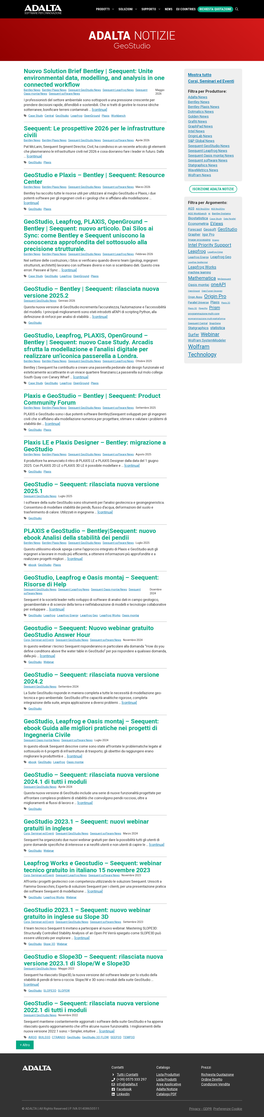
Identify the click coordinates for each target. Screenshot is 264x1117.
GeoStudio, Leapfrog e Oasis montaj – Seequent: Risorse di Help (91, 581)
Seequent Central (198, 323)
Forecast (195, 229)
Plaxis (105, 115)
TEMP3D (129, 1037)
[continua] (99, 110)
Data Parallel (230, 219)
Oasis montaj (130, 615)
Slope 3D (49, 944)
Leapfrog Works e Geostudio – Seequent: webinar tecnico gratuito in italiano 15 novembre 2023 (93, 866)
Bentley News (32, 90)
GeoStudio (62, 115)
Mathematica (202, 278)
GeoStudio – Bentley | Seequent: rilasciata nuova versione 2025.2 (91, 292)
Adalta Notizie (167, 1089)
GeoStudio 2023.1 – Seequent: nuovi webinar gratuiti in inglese (86, 825)
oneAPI (218, 284)
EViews (216, 223)
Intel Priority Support (209, 245)
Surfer (193, 334)
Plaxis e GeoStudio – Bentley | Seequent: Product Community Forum (92, 399)
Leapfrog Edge (215, 252)
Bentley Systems (221, 213)
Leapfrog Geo (89, 615)
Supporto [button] (148, 9)
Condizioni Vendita (215, 1084)
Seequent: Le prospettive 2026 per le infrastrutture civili (94, 132)
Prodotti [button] (103, 9)
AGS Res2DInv (202, 209)
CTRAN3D (58, 1037)
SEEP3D (116, 1037)
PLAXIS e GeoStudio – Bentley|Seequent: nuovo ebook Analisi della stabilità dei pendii (90, 534)
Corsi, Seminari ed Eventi (39, 640)
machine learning (199, 272)
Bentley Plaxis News (54, 90)
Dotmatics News (201, 112)
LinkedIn (123, 1094)
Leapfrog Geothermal (198, 262)
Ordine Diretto (211, 1079)
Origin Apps (195, 297)
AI (209, 213)
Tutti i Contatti (127, 1074)
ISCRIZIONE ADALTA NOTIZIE (213, 189)
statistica (217, 328)
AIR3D (32, 1037)
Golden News (198, 116)
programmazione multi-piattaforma (206, 318)
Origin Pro (215, 296)
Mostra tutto (199, 74)
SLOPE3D (49, 990)
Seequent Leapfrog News (118, 90)
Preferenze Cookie (227, 1109)
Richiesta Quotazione (215, 9)
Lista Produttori (168, 1074)
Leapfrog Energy (67, 615)
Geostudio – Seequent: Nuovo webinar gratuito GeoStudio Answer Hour (89, 631)
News (168, 9)
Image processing (199, 239)
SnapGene (215, 323)
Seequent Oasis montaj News (109, 589)
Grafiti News (197, 121)
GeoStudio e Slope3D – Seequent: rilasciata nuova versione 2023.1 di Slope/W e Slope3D (93, 960)
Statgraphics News (202, 165)
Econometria (198, 223)
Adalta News (197, 97)
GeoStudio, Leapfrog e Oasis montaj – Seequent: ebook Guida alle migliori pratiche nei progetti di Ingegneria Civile (91, 728)
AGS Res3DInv (218, 209)
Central (49, 115)
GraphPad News (200, 126)
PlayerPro (203, 308)
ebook (32, 565)
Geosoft (210, 229)
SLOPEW (64, 990)
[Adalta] (43, 9)
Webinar (48, 662)
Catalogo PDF (166, 1094)
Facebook (124, 1089)
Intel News (196, 131)
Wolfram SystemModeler (207, 340)
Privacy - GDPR (200, 1109)
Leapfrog (76, 115)
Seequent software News (64, 93)
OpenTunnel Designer (212, 291)
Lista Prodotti (166, 1079)
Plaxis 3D (192, 308)
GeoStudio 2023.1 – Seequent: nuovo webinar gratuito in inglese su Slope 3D (87, 913)
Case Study (35, 115)
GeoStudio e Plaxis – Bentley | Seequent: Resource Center (94, 178)
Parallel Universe (198, 302)
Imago (215, 240)
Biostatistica (198, 218)
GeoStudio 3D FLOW (95, 1037)
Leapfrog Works (110, 615)
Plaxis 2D (225, 303)
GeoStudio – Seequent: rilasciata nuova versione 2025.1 (91, 488)
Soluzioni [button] (125, 9)
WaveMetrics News (203, 170)
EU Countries (186, 9)
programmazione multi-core (203, 313)
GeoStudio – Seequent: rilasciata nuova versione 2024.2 (91, 678)
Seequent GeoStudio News (84, 90)
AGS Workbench (197, 213)
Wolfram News (199, 175)
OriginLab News (200, 136)
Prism (214, 307)
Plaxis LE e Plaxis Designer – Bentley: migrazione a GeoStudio (95, 446)
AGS (191, 208)
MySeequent (224, 279)
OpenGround (92, 115)
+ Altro (25, 1045)
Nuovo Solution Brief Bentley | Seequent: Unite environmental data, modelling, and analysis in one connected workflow (94, 77)
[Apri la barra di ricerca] (236, 9)
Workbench (118, 115)
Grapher (194, 234)
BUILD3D (44, 1037)
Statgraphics (198, 328)
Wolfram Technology (202, 350)
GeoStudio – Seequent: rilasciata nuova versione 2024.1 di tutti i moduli (91, 778)
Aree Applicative (168, 1084)
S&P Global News (201, 141)
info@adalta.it (127, 1084)
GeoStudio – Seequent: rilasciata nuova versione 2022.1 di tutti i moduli (91, 1007)
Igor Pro (208, 234)
